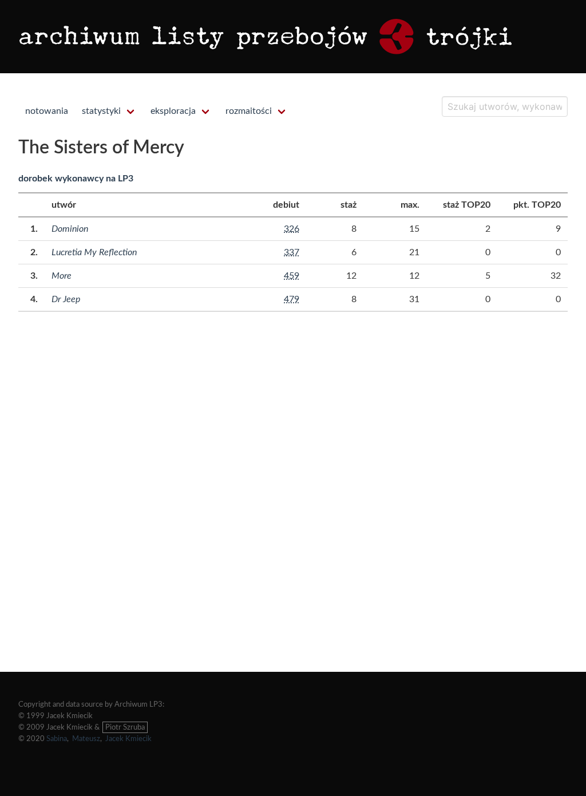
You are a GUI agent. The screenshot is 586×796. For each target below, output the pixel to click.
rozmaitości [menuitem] (248, 111)
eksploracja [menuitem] (173, 111)
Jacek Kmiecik (128, 739)
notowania (46, 111)
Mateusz (86, 739)
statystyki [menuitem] (101, 111)
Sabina (56, 739)
